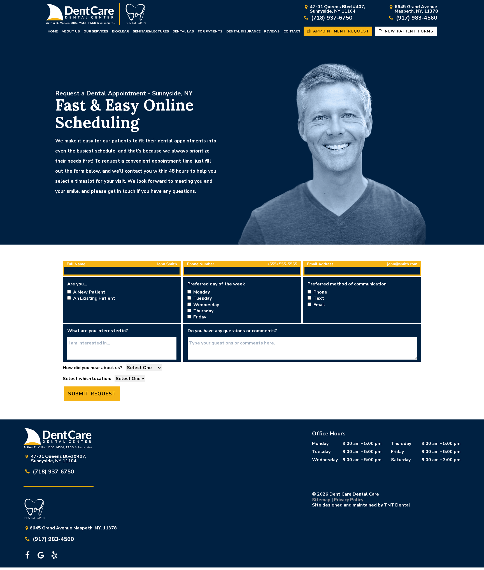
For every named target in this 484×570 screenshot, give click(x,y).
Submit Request (92, 394)
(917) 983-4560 (416, 18)
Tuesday (321, 452)
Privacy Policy (348, 500)
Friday (397, 452)
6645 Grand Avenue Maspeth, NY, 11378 (416, 9)
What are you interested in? (97, 331)
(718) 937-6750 (331, 18)
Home (53, 31)
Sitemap (321, 500)
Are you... (77, 284)
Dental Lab (183, 31)
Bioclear (120, 31)
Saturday (401, 460)
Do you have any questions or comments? (232, 331)
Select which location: (87, 379)
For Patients (210, 31)
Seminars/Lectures (151, 31)
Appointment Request (340, 31)
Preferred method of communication (347, 284)
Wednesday (325, 460)
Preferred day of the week (216, 284)
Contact (292, 31)
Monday (320, 443)
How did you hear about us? (92, 368)
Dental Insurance (243, 31)
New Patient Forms (408, 31)
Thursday (401, 443)
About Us (71, 31)
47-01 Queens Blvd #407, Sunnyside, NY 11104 (337, 9)
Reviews (272, 31)
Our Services (95, 31)
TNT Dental (397, 505)
